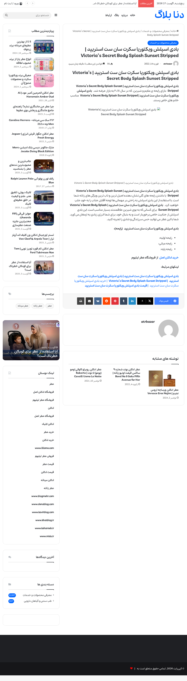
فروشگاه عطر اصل (44, 416)
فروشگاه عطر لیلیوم (43, 400)
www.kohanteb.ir (44, 528)
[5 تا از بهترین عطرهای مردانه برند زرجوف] (44, 47)
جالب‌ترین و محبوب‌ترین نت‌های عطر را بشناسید (20, 165)
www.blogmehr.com (42, 496)
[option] (31, 340)
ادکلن (51, 408)
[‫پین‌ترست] (115, 301)
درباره (124, 15)
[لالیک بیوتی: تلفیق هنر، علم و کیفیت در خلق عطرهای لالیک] (44, 197)
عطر (49, 305)
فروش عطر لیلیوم (44, 456)
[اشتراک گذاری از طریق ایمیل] (89, 301)
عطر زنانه (37, 305)
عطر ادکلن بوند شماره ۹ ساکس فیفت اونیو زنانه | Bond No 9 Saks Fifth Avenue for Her (126, 375)
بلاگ (116, 15)
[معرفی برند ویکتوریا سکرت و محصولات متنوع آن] (44, 80)
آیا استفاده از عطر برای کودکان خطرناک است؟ (113, 3)
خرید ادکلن (48, 440)
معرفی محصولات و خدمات (155, 31)
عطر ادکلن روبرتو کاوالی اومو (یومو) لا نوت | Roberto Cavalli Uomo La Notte (86, 373)
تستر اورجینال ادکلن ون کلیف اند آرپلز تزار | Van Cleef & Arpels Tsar (33, 237)
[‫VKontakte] (98, 301)
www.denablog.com (43, 504)
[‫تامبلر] (123, 301)
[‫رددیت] (106, 301)
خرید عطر (49, 432)
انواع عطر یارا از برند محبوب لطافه (20, 61)
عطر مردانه (23, 305)
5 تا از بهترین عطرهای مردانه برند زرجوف (20, 45)
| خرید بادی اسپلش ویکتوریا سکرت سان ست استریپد (126, 281)
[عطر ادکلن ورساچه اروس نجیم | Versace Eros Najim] (162, 377)
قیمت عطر (48, 464)
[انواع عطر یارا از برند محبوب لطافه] (44, 64)
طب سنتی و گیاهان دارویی (38, 601)
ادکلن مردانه (47, 480)
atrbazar (167, 63)
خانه (132, 15)
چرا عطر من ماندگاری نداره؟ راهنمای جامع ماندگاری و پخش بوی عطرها (33, 108)
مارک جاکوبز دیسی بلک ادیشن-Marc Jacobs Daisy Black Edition (33, 149)
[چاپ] (80, 301)
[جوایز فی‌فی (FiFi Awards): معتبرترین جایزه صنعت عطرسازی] (44, 219)
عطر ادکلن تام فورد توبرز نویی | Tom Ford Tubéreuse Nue (34, 250)
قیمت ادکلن (47, 472)
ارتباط (108, 15)
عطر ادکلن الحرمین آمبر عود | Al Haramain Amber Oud (36, 95)
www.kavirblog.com (43, 512)
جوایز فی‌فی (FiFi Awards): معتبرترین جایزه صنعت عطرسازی (21, 219)
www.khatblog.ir (44, 520)
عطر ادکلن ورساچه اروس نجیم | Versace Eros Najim (163, 391)
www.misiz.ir (47, 536)
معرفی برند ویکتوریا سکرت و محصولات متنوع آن (20, 79)
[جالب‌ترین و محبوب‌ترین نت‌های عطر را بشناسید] (44, 166)
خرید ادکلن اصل (169, 258)
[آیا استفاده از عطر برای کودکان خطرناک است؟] (44, 267)
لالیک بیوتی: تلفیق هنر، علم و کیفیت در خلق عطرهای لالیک (21, 198)
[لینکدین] (132, 301)
